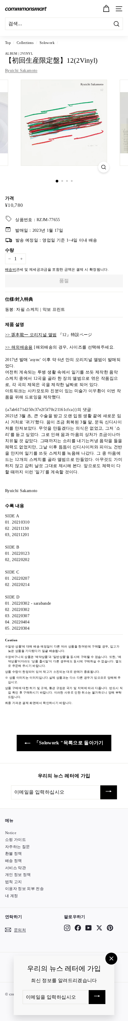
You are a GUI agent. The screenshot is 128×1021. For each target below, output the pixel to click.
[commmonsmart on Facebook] (78, 927)
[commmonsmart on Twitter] (99, 927)
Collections (25, 43)
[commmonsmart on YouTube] (88, 927)
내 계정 (11, 896)
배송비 (10, 269)
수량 (9, 250)
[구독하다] (108, 792)
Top (8, 43)
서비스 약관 (15, 868)
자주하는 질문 (17, 846)
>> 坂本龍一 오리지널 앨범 (31, 335)
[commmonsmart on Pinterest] (110, 927)
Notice (10, 833)
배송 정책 (13, 860)
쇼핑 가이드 (15, 839)
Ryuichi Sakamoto (21, 70)
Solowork (47, 43)
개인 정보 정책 (18, 874)
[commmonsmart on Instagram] (67, 927)
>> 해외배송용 (19, 347)
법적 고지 (13, 882)
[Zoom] (103, 167)
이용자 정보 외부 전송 (24, 888)
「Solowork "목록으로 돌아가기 (68, 742)
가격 (9, 198)
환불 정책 (13, 853)
